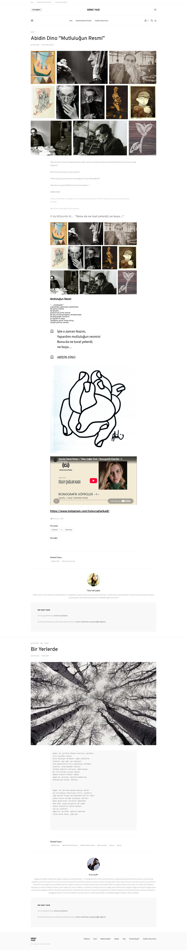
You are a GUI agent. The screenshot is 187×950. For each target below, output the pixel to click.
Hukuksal (87, 939)
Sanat (33, 32)
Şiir (41, 643)
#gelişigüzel (102, 845)
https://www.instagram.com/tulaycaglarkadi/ (79, 511)
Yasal (95, 939)
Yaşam (46, 643)
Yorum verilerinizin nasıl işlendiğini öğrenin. (91, 622)
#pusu (120, 845)
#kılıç (112, 845)
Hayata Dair (35, 643)
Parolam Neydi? (134, 939)
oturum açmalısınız (61, 615)
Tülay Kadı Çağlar (47, 45)
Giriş (32, 2)
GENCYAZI (33, 939)
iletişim (116, 939)
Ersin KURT (45, 656)
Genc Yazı (93, 10)
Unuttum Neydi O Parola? (44, 2)
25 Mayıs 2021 (35, 45)
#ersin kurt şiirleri (88, 845)
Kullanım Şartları (105, 939)
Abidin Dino (55, 561)
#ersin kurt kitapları (70, 845)
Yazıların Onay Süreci (61, 2)
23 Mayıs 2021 (35, 656)
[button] (155, 20)
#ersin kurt (56, 845)
